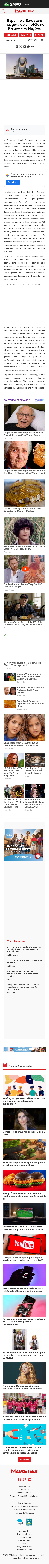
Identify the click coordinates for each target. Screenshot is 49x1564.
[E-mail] (32, 47)
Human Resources (24, 1537)
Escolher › (13, 182)
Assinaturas (24, 1486)
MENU (27, 4)
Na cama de (25, 35)
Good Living (10, 35)
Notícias (39, 35)
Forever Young (24, 1540)
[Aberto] (45, 11)
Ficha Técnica (24, 1503)
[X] (21, 47)
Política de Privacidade (24, 1509)
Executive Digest (24, 1534)
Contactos (24, 1489)
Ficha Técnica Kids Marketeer (24, 1506)
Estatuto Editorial (24, 1493)
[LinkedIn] (25, 47)
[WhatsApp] (28, 47)
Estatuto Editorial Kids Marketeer (24, 1496)
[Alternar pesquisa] (3, 11)
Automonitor (24, 1531)
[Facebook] (17, 47)
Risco (24, 1543)
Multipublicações (24, 1549)
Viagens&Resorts (24, 1546)
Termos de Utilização (24, 1513)
